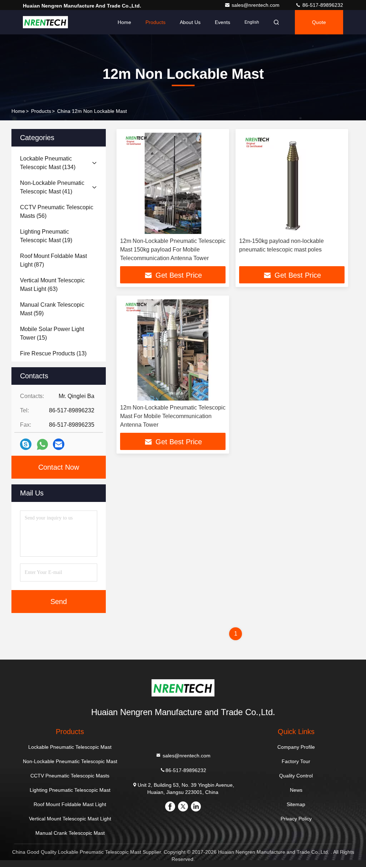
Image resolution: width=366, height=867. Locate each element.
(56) (56, 211)
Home (124, 22)
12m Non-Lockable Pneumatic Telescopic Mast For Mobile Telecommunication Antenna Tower (173, 416)
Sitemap (296, 804)
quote (319, 22)
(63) (52, 284)
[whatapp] (42, 444)
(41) (52, 187)
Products (155, 22)
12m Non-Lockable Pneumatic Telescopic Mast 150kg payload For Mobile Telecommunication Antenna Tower (173, 249)
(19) (46, 236)
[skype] (25, 444)
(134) (47, 162)
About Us (190, 22)
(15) (52, 333)
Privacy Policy (296, 819)
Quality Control (296, 776)
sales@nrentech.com (256, 5)
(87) (53, 260)
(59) (52, 309)
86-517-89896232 (322, 5)
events (222, 22)
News (296, 790)
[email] (58, 444)
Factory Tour (296, 761)
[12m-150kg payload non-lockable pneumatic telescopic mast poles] (292, 183)
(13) (53, 353)
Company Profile (296, 747)
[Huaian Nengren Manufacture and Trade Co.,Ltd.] (45, 22)
